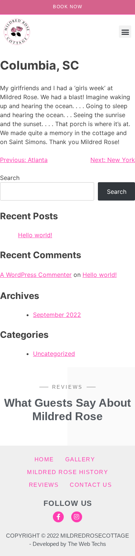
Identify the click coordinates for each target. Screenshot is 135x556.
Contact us (91, 485)
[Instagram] (76, 516)
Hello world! (35, 235)
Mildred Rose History (67, 472)
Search (10, 177)
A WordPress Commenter (36, 274)
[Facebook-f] (58, 516)
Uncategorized (54, 353)
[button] (125, 31)
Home (44, 459)
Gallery (80, 459)
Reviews (44, 485)
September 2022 (57, 314)
